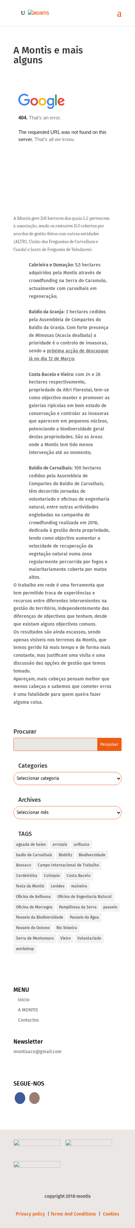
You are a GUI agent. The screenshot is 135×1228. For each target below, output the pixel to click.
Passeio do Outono (33, 928)
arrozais (59, 844)
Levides (58, 886)
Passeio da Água (84, 917)
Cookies (111, 1214)
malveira (79, 886)
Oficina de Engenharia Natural (84, 896)
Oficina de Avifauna (33, 896)
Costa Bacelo (78, 875)
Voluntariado (89, 938)
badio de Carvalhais (34, 855)
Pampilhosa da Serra (78, 907)
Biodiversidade (92, 855)
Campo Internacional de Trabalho (68, 865)
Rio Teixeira (66, 928)
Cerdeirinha (26, 875)
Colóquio (52, 875)
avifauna (81, 844)
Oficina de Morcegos (34, 907)
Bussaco (23, 865)
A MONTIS (28, 1010)
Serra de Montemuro (35, 938)
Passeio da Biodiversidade (39, 917)
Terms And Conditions (73, 1214)
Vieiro (65, 938)
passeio (110, 907)
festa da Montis (30, 886)
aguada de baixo (31, 844)
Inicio (23, 1000)
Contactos (28, 1020)
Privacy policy (31, 1214)
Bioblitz (65, 855)
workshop (25, 949)
